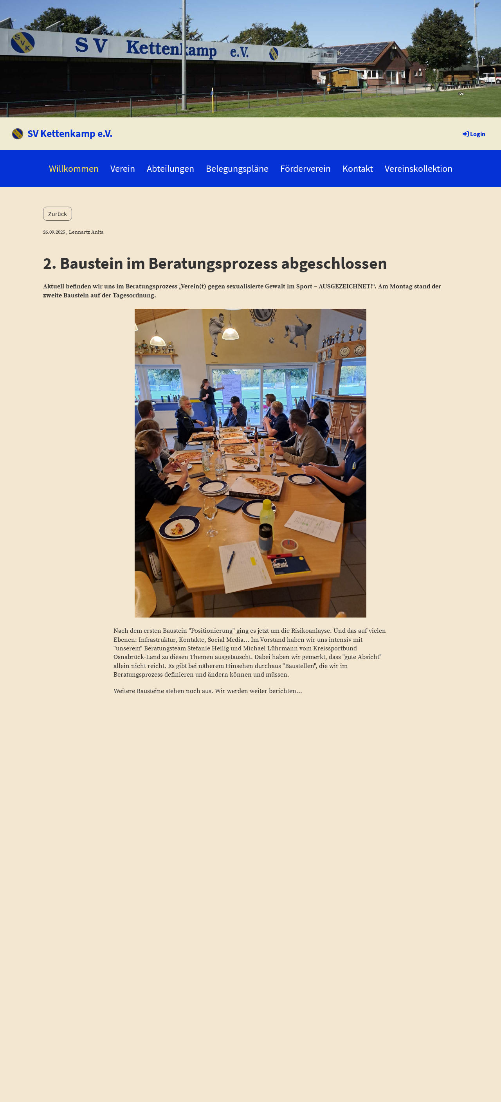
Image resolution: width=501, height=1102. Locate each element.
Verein (122, 168)
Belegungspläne (237, 168)
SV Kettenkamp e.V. (70, 133)
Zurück (57, 214)
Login (477, 134)
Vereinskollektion (418, 168)
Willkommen (74, 168)
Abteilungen (170, 168)
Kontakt (357, 168)
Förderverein (305, 168)
